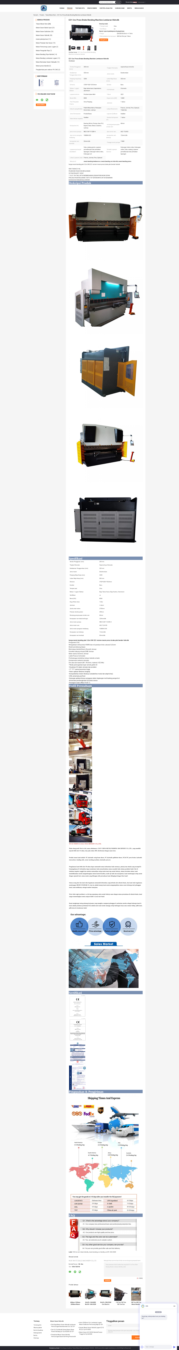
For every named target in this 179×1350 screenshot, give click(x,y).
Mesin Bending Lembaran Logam (46, 58)
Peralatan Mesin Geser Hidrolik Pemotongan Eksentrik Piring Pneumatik (63, 1335)
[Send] (174, 1347)
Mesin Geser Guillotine (43, 31)
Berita (129, 8)
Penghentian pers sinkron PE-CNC (47, 70)
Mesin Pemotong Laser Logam (46, 47)
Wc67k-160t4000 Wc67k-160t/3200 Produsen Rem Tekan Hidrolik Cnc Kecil (90, 1303)
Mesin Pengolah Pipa (43, 50)
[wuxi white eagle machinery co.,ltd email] (38, 100)
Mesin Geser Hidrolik (42, 35)
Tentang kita (80, 8)
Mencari (118, 2)
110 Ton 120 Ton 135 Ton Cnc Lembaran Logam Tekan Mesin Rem (121, 1303)
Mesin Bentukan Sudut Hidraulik (46, 62)
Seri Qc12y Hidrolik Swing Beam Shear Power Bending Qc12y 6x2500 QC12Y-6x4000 (62, 1331)
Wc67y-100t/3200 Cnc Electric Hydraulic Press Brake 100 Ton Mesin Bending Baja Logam (105, 1303)
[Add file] (142, 1347)
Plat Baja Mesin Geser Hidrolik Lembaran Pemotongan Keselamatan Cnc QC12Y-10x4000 (63, 1326)
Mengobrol (103, 39)
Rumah (62, 8)
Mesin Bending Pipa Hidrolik (45, 54)
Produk (69, 8)
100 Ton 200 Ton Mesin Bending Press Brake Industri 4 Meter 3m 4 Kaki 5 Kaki (136, 1303)
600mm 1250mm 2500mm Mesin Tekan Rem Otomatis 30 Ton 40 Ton (75, 1303)
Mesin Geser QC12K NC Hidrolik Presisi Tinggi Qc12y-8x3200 (90, 1333)
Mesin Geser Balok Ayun (44, 28)
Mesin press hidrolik (42, 66)
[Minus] (174, 1306)
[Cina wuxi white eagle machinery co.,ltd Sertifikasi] (41, 82)
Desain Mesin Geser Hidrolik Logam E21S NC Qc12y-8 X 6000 (91, 1328)
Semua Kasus (139, 8)
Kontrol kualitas (106, 8)
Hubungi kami (119, 8)
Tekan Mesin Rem (50, 15)
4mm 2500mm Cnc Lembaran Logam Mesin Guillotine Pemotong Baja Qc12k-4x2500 (91, 1324)
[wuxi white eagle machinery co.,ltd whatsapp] (43, 100)
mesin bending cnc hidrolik (97, 1252)
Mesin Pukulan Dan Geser (44, 43)
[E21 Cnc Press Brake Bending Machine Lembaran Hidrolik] (82, 34)
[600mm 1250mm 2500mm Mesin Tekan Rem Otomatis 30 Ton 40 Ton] (75, 1294)
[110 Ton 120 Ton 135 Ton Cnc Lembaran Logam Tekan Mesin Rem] (120, 1294)
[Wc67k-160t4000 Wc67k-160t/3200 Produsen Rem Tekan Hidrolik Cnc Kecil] (90, 1294)
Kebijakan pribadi (54, 1348)
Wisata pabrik (92, 8)
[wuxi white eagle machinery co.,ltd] (44, 8)
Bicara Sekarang (131, 2)
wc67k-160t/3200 (110, 1252)
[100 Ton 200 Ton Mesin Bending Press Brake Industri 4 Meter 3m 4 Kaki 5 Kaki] (136, 1294)
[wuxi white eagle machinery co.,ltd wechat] (48, 100)
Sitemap (36, 1338)
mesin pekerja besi (42, 39)
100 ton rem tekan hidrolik (80, 1252)
